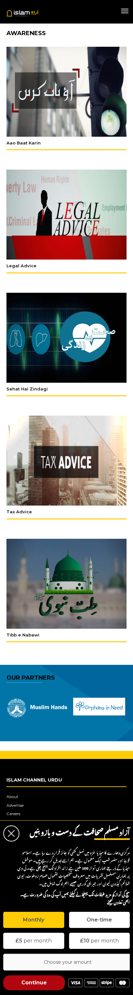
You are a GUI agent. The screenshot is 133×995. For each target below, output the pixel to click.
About (12, 796)
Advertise (15, 805)
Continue (34, 983)
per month (33, 941)
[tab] (33, 920)
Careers (13, 813)
